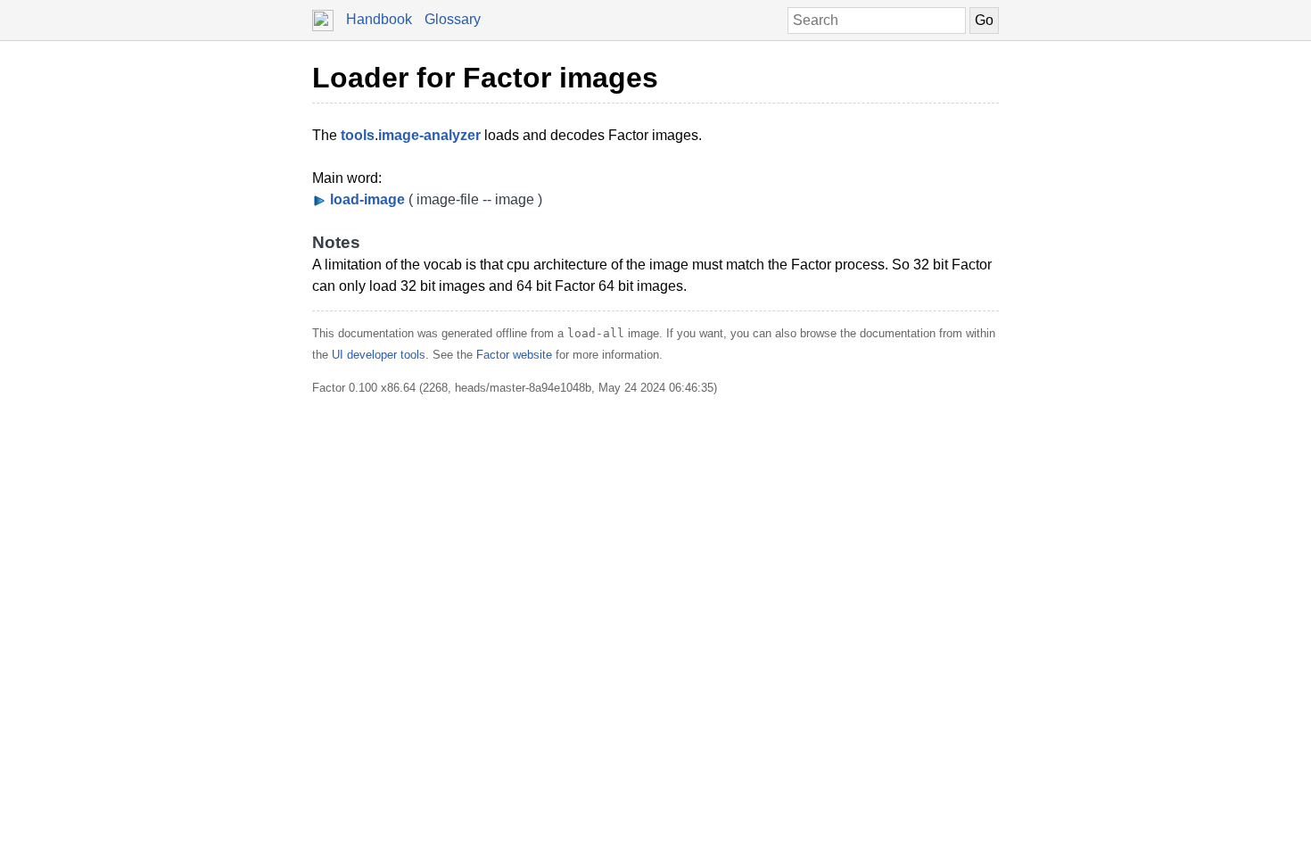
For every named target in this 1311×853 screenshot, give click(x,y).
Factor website (514, 354)
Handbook (379, 19)
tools (358, 135)
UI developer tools (378, 354)
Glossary (453, 19)
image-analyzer (429, 135)
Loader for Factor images (485, 78)
